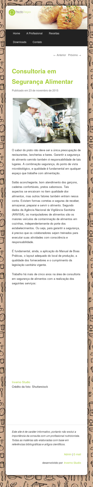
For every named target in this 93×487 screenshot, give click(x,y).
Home (16, 33)
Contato (37, 42)
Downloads (19, 42)
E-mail (77, 454)
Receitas (54, 33)
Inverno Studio (21, 382)
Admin (68, 454)
